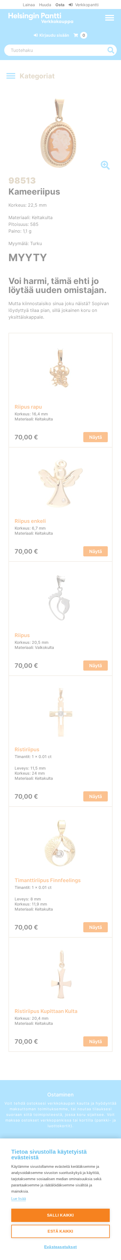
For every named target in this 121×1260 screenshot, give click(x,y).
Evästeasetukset (60, 1247)
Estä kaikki (60, 1231)
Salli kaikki (60, 1215)
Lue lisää (18, 1199)
